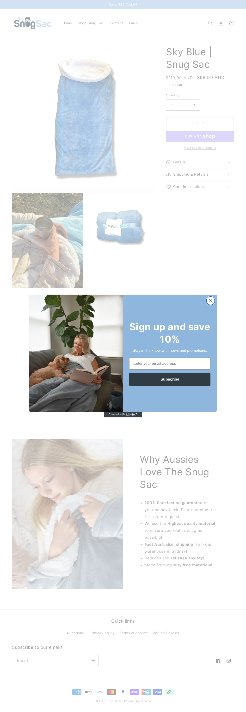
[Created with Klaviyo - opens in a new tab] (123, 414)
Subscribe (169, 379)
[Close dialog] (210, 301)
